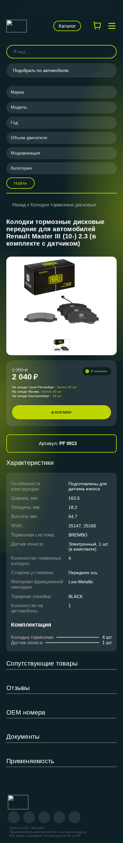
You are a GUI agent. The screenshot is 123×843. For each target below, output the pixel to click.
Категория (21, 168)
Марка (17, 92)
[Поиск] (109, 51)
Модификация (25, 152)
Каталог (67, 26)
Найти (20, 183)
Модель (19, 107)
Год (14, 122)
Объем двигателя (29, 137)
